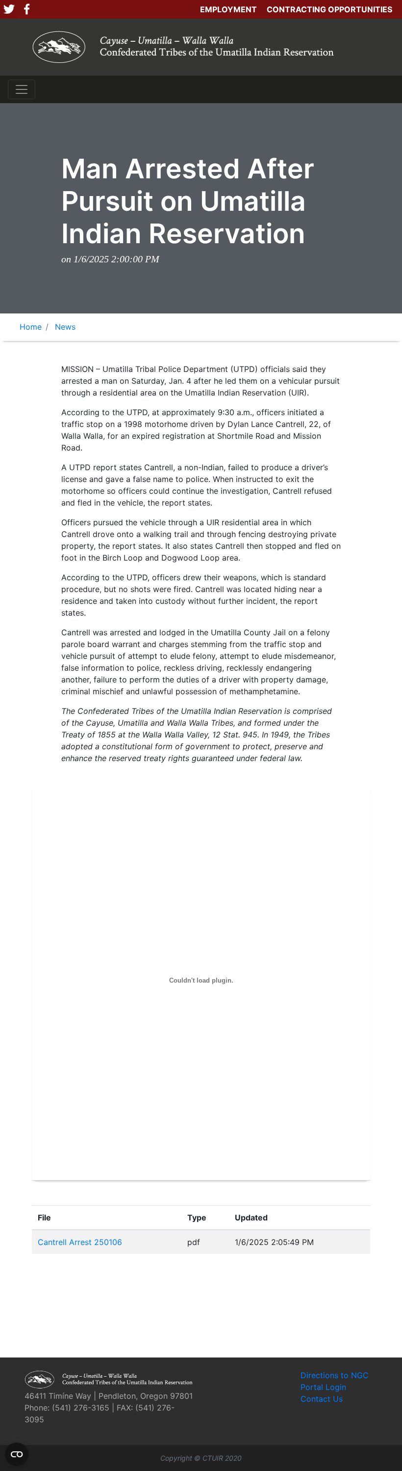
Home (31, 327)
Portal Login (323, 1387)
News (65, 327)
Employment (228, 9)
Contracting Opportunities (329, 9)
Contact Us (322, 1399)
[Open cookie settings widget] (16, 1454)
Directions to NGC (335, 1375)
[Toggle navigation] (21, 89)
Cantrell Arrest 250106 (80, 1242)
